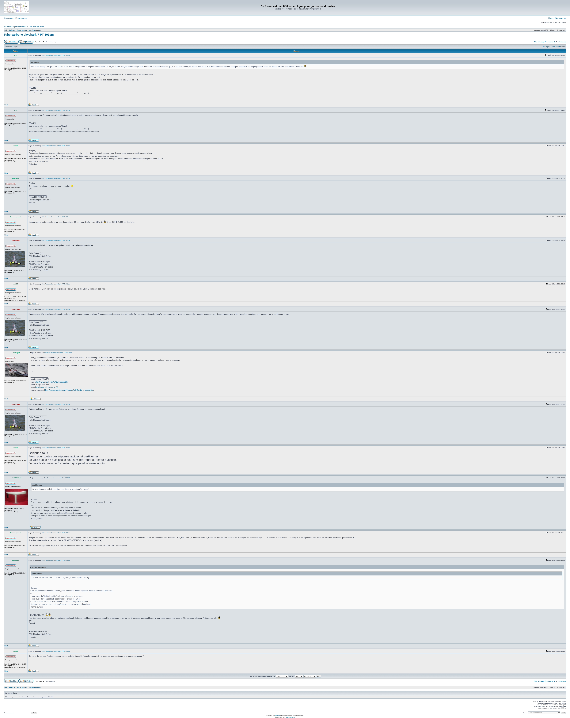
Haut (6, 105)
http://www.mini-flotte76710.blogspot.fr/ (51, 382)
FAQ (551, 18)
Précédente (549, 42)
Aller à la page (539, 42)
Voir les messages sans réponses (16, 27)
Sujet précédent (549, 47)
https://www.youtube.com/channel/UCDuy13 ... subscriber (69, 390)
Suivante (562, 42)
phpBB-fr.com (290, 717)
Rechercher (561, 18)
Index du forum (9, 30)
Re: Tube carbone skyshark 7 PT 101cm (56, 55)
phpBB (277, 715)
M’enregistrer (22, 18)
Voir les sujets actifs (37, 27)
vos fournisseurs (35, 30)
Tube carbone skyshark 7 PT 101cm (29, 34)
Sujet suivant (560, 47)
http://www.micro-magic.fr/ (46, 387)
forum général (22, 30)
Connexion (10, 18)
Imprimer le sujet (11, 47)
